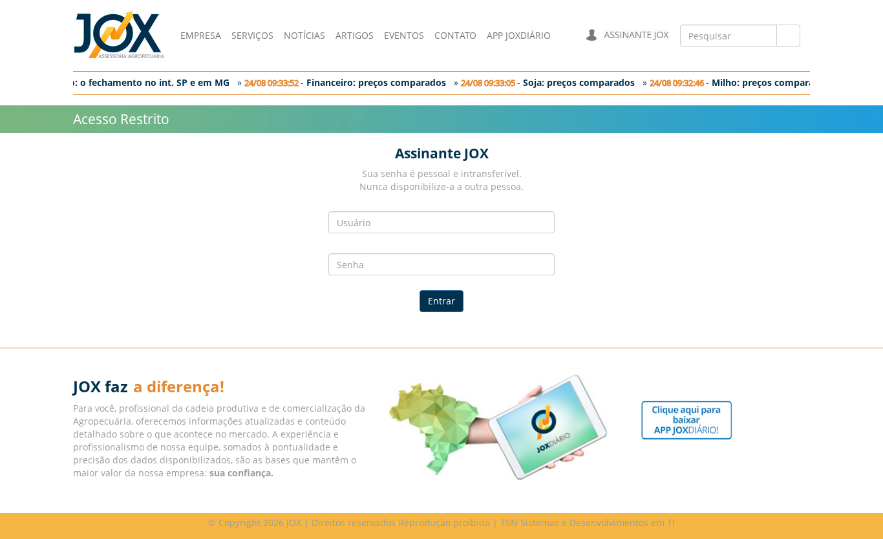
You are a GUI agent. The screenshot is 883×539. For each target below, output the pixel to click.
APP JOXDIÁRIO (519, 35)
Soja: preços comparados (576, 82)
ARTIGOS (354, 35)
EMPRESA (200, 35)
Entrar (441, 301)
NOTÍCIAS (304, 35)
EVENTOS (404, 35)
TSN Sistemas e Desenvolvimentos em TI (587, 522)
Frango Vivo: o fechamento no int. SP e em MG (122, 82)
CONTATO (455, 35)
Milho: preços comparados (767, 82)
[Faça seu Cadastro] (687, 419)
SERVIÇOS (252, 35)
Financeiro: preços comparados (373, 82)
